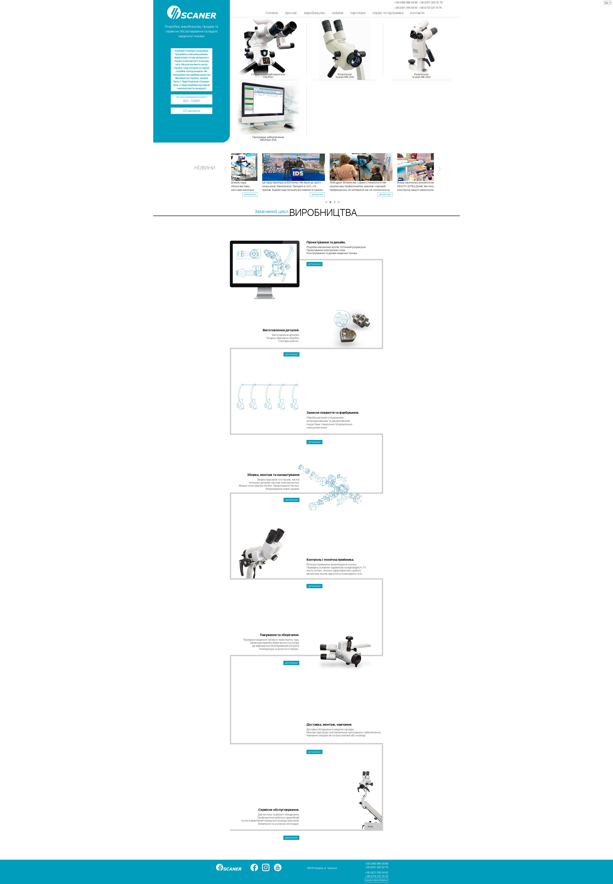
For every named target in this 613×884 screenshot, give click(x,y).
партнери (357, 13)
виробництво (314, 13)
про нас (291, 13)
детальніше (289, 195)
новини (337, 13)
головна (271, 13)
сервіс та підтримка (387, 13)
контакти (417, 13)
